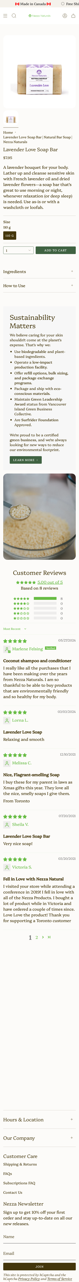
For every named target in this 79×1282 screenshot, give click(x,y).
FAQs (7, 1173)
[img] (15, 641)
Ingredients (14, 271)
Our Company (19, 1137)
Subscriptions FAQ (19, 1182)
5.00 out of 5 (50, 582)
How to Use (14, 285)
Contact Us (12, 1192)
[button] (22, 598)
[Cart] (73, 15)
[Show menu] (5, 15)
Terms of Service (59, 1278)
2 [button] (36, 937)
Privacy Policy (29, 1278)
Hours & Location (23, 1119)
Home (8, 132)
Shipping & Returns (20, 1163)
